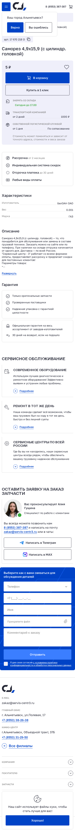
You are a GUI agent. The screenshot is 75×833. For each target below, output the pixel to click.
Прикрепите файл (18, 621)
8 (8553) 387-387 (56, 6)
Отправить (37, 654)
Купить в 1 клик (37, 90)
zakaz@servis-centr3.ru (20, 532)
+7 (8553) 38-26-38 (15, 720)
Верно (15, 27)
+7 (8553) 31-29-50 (15, 737)
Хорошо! (37, 820)
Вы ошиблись (38, 27)
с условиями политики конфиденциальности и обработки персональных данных (40, 664)
